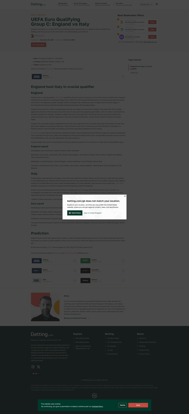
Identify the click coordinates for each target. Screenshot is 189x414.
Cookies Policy (97, 406)
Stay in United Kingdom (93, 213)
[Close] (125, 196)
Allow (138, 405)
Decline (122, 405)
